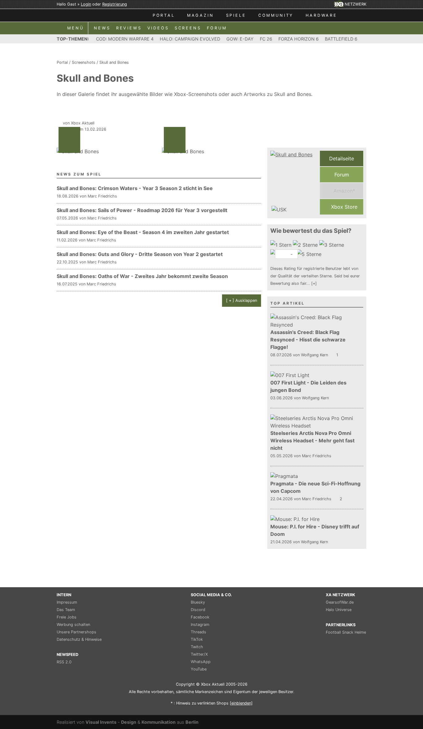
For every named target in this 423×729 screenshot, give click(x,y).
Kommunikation (159, 722)
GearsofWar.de (340, 602)
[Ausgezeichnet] (310, 254)
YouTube (199, 669)
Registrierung (114, 4)
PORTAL (164, 15)
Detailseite (341, 158)
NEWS (102, 28)
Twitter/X (199, 654)
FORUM (217, 28)
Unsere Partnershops (76, 632)
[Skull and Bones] (293, 183)
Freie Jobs (66, 617)
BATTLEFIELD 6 (341, 38)
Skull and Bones (114, 62)
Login (86, 4)
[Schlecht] (281, 245)
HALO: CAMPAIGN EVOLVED (190, 38)
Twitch (197, 646)
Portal (62, 62)
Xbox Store (343, 207)
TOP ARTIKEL (287, 303)
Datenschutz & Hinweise (79, 639)
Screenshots (83, 62)
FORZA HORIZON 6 (298, 38)
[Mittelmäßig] (332, 245)
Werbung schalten (73, 624)
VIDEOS (158, 28)
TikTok (197, 639)
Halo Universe (338, 609)
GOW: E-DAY (240, 38)
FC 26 (266, 38)
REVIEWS (129, 28)
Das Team (66, 609)
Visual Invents (100, 722)
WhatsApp (201, 661)
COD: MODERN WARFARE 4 (125, 38)
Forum (341, 174)
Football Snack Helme (346, 632)
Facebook (200, 617)
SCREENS (188, 28)
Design (128, 722)
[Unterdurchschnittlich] (306, 245)
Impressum (67, 602)
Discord (198, 609)
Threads (198, 632)
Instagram (200, 624)
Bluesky (198, 602)
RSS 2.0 (64, 662)
